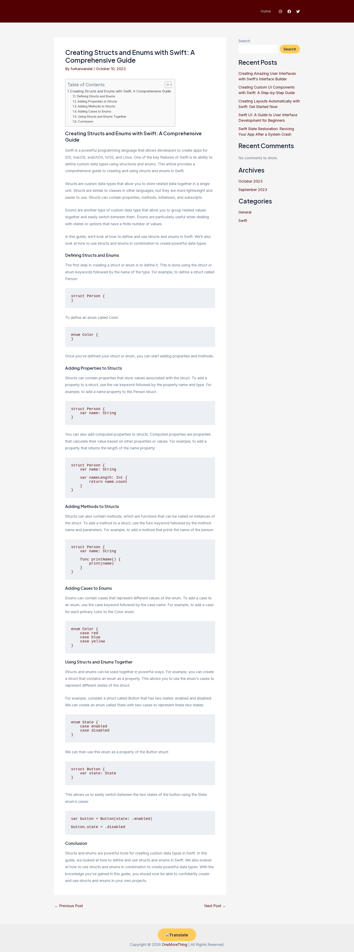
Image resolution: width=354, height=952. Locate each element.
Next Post (215, 906)
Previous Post (68, 906)
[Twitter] (298, 11)
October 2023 (250, 181)
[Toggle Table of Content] (166, 84)
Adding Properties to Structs (97, 101)
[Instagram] (280, 11)
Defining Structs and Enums (96, 96)
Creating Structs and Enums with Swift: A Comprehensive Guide (120, 91)
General (244, 212)
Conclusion (85, 121)
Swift (242, 220)
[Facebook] (289, 11)
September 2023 (252, 189)
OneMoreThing (174, 944)
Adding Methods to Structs (96, 106)
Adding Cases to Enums (94, 111)
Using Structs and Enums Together (102, 116)
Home (266, 11)
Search (244, 41)
